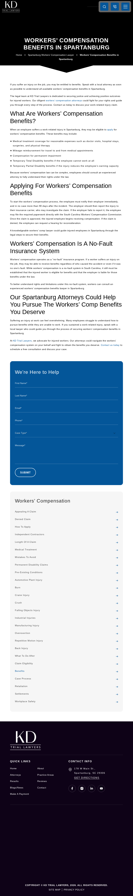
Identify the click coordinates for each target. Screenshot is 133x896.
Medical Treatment (26, 549)
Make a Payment (19, 794)
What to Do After (25, 656)
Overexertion (22, 633)
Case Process (23, 678)
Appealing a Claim (25, 511)
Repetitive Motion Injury (29, 640)
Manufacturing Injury (27, 625)
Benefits (19, 671)
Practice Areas (45, 775)
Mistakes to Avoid (25, 557)
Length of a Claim (25, 542)
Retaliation (21, 686)
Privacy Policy (74, 889)
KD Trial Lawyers (22, 340)
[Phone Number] (115, 7)
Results (14, 781)
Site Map (54, 889)
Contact (41, 787)
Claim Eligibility (24, 663)
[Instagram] (81, 788)
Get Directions (86, 777)
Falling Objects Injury (27, 610)
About (40, 768)
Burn (17, 587)
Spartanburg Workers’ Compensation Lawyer (51, 55)
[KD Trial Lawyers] (11, 6)
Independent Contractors (29, 534)
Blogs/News (16, 787)
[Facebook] (72, 788)
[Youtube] (101, 788)
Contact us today (110, 345)
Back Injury (21, 648)
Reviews (42, 781)
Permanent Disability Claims (31, 564)
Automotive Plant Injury (28, 580)
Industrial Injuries (25, 618)
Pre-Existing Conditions (28, 572)
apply (110, 129)
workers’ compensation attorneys (64, 100)
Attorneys (15, 775)
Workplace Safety (25, 701)
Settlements (22, 693)
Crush (18, 602)
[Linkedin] (91, 788)
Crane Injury (22, 595)
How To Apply (23, 526)
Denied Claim (23, 519)
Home (19, 55)
